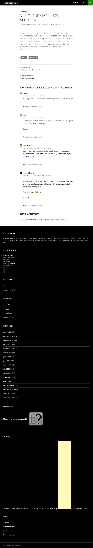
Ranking (75, 2)
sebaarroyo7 (28, 181)
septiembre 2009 (9, 348)
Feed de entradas (9, 527)
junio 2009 (7, 361)
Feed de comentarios (10, 531)
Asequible (23, 12)
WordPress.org (8, 535)
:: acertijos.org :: (10, 2)
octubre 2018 (8, 332)
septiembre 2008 (9, 398)
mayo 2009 (7, 365)
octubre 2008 (8, 394)
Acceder (6, 522)
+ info (6, 242)
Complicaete (7, 313)
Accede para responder (33, 107)
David (25, 93)
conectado (41, 219)
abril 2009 (7, 369)
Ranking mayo (8, 255)
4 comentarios (58, 24)
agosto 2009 (7, 353)
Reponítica (33, 57)
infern (25, 115)
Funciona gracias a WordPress (12, 545)
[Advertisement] (64, 475)
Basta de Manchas (9, 286)
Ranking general (9, 264)
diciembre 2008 (9, 385)
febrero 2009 (8, 377)
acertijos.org (44, 24)
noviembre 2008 (9, 389)
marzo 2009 (7, 373)
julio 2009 (7, 357)
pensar (24, 57)
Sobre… (83, 2)
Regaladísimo (8, 317)
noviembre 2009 (9, 340)
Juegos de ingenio (9, 290)
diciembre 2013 (9, 336)
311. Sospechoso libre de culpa (30, 68)
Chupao (6, 309)
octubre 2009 (8, 344)
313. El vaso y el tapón (27, 76)
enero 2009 (7, 381)
